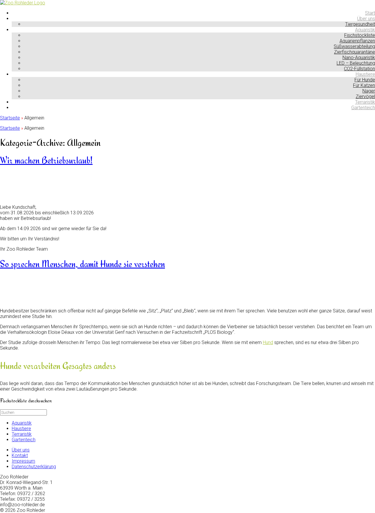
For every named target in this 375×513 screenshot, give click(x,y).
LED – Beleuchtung (356, 63)
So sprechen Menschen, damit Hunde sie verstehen (82, 263)
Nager (368, 91)
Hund (268, 342)
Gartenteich (363, 107)
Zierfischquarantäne (354, 52)
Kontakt (20, 455)
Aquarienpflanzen (357, 41)
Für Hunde (364, 80)
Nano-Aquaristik (358, 57)
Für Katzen (364, 85)
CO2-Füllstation (359, 68)
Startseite (10, 118)
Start (370, 13)
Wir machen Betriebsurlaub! (46, 160)
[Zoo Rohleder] (22, 3)
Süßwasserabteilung (354, 46)
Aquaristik (365, 30)
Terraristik (365, 102)
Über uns (366, 18)
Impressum (23, 461)
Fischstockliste (359, 35)
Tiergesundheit (360, 24)
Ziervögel (365, 96)
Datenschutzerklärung (34, 466)
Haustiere (365, 74)
